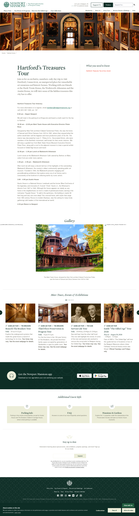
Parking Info (27, 412)
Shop (133, 10)
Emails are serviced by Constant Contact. (74, 467)
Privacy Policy (69, 492)
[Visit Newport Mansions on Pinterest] (81, 495)
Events (3, 53)
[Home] (23, 4)
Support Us (97, 5)
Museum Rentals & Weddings (121, 10)
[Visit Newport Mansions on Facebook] (58, 495)
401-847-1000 (97, 499)
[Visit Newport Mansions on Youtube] (69, 495)
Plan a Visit (7, 11)
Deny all (114, 510)
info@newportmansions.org (109, 499)
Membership (88, 10)
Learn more (17, 512)
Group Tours (106, 10)
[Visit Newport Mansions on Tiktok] (77, 495)
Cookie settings (100, 510)
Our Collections (56, 11)
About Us (97, 10)
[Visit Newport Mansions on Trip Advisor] (62, 495)
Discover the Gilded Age (40, 11)
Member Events (11, 53)
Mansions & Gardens (112, 412)
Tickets (108, 5)
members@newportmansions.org (58, 108)
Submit (80, 456)
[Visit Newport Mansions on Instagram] (66, 495)
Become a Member (80, 492)
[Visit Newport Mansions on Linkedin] (73, 495)
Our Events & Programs (22, 11)
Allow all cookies (128, 510)
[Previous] (33, 248)
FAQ (69, 412)
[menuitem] (8, 11)
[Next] (106, 248)
